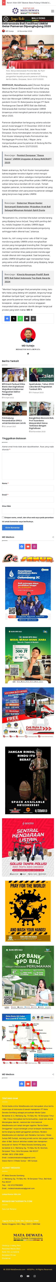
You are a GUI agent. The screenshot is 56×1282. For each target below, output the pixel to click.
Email (5, 495)
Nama (5, 483)
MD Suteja (10, 31)
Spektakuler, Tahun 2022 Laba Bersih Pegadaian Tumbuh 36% (41, 387)
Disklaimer (6, 1258)
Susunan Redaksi (9, 1209)
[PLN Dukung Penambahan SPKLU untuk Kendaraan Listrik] (14, 408)
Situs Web (6, 506)
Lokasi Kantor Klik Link (11, 1194)
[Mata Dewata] (28, 10)
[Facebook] (7, 318)
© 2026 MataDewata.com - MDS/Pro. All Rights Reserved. (28, 1269)
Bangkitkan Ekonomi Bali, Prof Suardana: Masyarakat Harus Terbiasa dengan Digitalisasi (41, 423)
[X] (13, 318)
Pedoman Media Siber (11, 1249)
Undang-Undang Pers (11, 1245)
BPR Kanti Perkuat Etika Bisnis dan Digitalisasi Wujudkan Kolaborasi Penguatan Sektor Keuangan (13, 389)
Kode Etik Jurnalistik (10, 1252)
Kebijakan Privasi (9, 1255)
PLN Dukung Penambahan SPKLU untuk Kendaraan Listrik (14, 420)
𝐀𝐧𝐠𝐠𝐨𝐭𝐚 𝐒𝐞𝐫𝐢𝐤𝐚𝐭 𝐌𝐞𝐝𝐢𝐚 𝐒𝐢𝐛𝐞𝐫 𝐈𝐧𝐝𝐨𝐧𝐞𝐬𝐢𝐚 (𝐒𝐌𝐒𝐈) (20, 1221)
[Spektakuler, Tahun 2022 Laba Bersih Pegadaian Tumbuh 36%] (41, 375)
